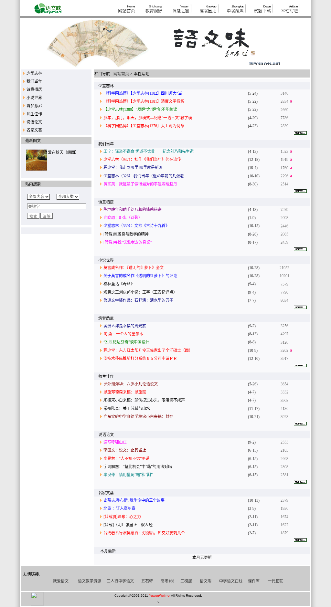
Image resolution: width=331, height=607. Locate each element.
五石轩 (147, 581)
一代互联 (275, 581)
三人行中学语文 (120, 581)
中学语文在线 (230, 581)
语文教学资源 (89, 581)
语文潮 (205, 581)
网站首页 (121, 74)
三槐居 (186, 581)
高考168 (167, 581)
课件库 (254, 581)
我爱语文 (61, 581)
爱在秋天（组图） (63, 152)
